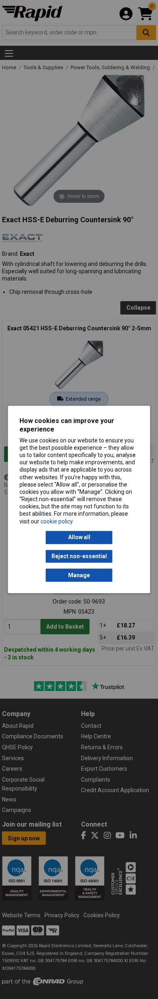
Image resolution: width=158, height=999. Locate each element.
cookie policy (57, 521)
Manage (79, 575)
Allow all (79, 537)
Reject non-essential (79, 556)
